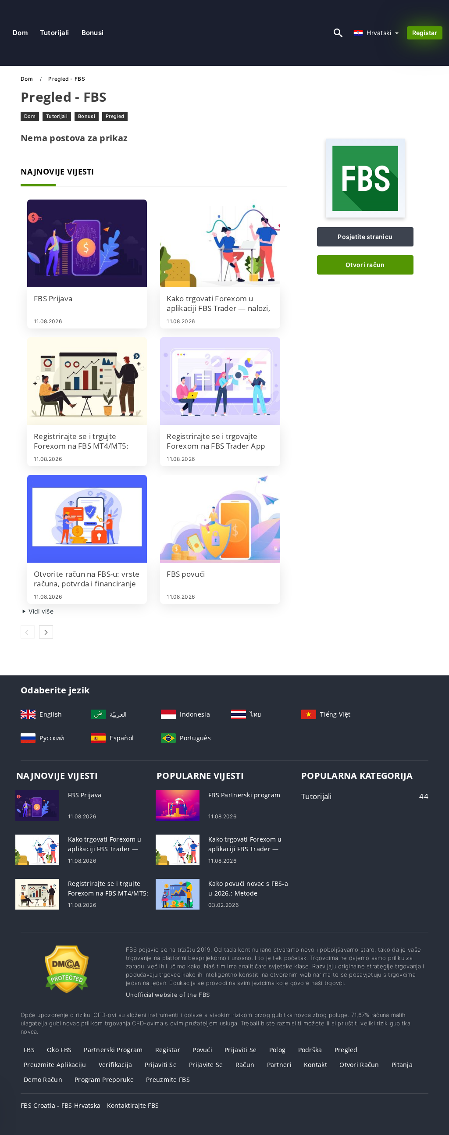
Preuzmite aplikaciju (55, 1064)
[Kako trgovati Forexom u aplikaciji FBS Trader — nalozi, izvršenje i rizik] (220, 243)
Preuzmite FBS (168, 1079)
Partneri (279, 1064)
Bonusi (93, 33)
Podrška (310, 1050)
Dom (20, 33)
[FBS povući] (220, 519)
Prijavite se (206, 1064)
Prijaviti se (240, 1050)
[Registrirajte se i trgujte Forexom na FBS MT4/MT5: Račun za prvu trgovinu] (87, 381)
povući (202, 1050)
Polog (277, 1050)
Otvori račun (365, 264)
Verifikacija (115, 1064)
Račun (244, 1064)
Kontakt (315, 1064)
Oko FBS (59, 1050)
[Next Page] (46, 632)
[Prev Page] (28, 632)
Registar (424, 32)
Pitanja (402, 1064)
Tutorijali (54, 33)
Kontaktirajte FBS (133, 1105)
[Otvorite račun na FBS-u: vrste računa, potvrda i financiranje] (87, 519)
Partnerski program (113, 1050)
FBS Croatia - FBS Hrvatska (60, 1105)
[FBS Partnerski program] (178, 805)
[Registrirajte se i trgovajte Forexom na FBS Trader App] (220, 381)
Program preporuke (104, 1079)
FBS (29, 1050)
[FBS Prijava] (87, 243)
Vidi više (40, 611)
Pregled (115, 116)
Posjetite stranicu (365, 236)
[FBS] (365, 215)
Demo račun (43, 1079)
